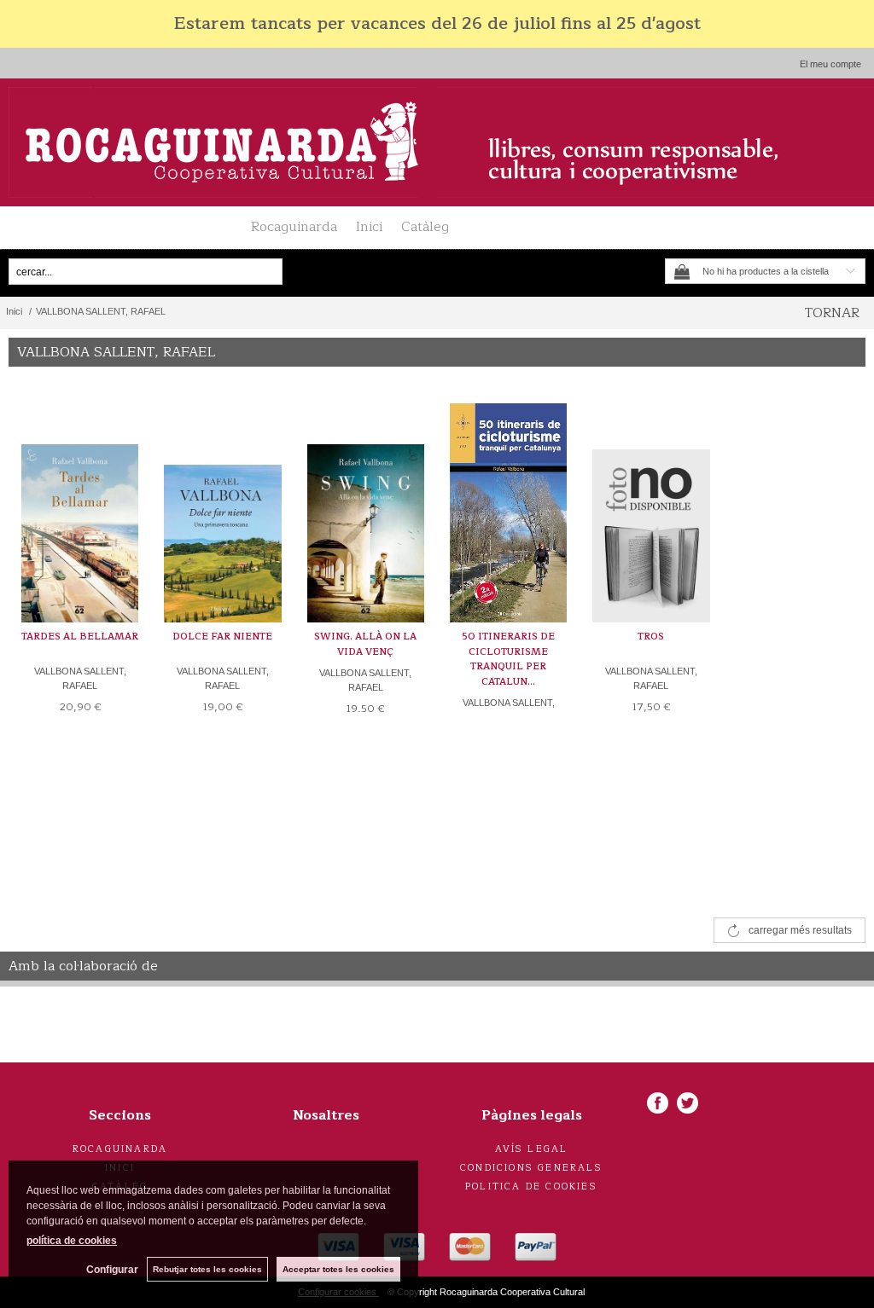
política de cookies (71, 1241)
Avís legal (531, 1149)
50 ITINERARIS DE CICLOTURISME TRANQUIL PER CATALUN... (508, 659)
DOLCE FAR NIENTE (222, 636)
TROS (651, 636)
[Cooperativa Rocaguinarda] (437, 142)
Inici (369, 227)
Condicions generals (531, 1168)
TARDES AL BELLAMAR (79, 636)
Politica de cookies (531, 1186)
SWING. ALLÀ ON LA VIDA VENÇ (365, 644)
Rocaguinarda (294, 227)
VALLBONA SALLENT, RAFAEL (80, 678)
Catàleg (425, 227)
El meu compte (830, 64)
